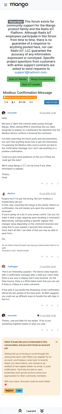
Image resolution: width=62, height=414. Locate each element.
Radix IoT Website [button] (17, 79)
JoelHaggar (13, 266)
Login (19, 390)
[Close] (56, 342)
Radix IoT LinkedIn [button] (31, 84)
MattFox (11, 193)
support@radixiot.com (31, 72)
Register (9, 390)
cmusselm (12, 113)
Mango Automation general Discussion (21, 97)
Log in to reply (52, 102)
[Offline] (5, 113)
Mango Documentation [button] (42, 79)
